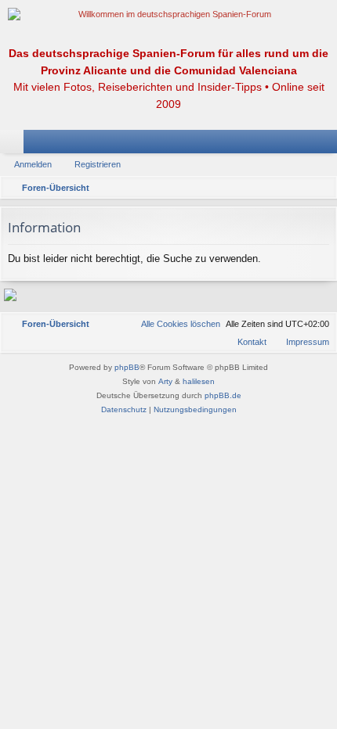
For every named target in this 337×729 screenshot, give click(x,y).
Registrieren (97, 164)
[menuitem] (173, 323)
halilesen (199, 381)
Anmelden (33, 164)
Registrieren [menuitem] (328, 144)
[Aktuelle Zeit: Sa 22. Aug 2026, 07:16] (321, 187)
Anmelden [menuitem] (304, 144)
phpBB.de (223, 395)
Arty (165, 381)
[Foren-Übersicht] (168, 14)
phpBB (127, 367)
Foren (15, 144)
